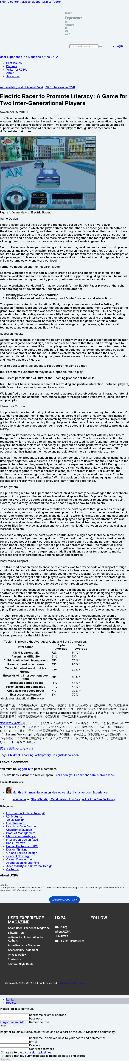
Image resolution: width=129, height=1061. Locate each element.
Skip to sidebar (31, 1)
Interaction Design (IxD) (22, 839)
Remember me (38, 1022)
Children (13, 755)
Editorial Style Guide (21, 964)
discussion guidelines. (37, 1052)
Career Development (20, 859)
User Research (16, 823)
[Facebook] (94, 929)
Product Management (20, 833)
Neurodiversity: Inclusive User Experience (80, 792)
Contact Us (15, 959)
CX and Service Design (21, 852)
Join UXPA (61, 936)
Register (12, 1002)
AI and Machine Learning (22, 862)
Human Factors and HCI (22, 846)
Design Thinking (17, 849)
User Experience (73, 15)
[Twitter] (102, 929)
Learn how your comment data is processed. (84, 775)
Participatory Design (47, 755)
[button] (64, 37)
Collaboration (70, 755)
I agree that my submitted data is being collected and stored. (44, 1055)
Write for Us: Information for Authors (25, 939)
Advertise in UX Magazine (24, 945)
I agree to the (27, 1052)
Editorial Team (17, 932)
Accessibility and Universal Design (23, 87)
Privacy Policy (17, 954)
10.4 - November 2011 (60, 87)
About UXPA (62, 931)
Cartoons (12, 869)
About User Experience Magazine (29, 928)
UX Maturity (14, 816)
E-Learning (26, 755)
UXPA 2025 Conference (69, 941)
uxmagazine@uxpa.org (73, 983)
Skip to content (10, 1)
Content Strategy (18, 856)
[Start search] (100, 46)
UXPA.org (61, 926)
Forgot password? (12, 1022)
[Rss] (118, 929)
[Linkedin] (110, 929)
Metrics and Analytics (21, 836)
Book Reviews (15, 843)
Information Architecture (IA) (25, 813)
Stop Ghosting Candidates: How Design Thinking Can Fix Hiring (73, 799)
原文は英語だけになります (17, 748)
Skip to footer (51, 1)
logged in (23, 769)
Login (10, 999)
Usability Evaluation (19, 829)
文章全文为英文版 (11, 723)
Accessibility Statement (23, 950)
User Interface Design (21, 826)
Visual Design (15, 819)
